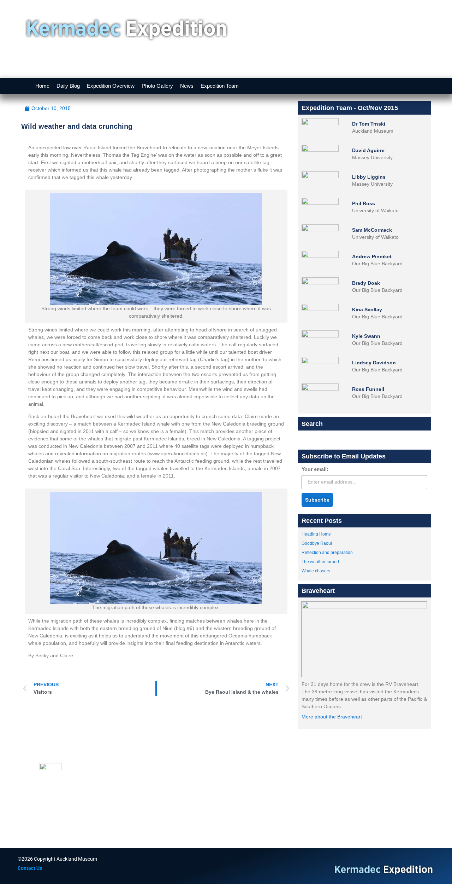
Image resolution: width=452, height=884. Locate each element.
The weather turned (320, 561)
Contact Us (30, 868)
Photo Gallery (157, 86)
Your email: (315, 469)
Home (42, 86)
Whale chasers (316, 570)
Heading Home (316, 534)
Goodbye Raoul (317, 543)
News (187, 86)
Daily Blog (68, 86)
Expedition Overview (111, 86)
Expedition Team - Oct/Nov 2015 (350, 107)
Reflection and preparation (327, 552)
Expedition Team (220, 86)
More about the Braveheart (332, 717)
